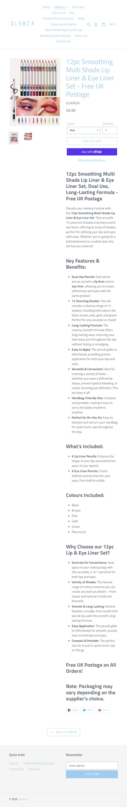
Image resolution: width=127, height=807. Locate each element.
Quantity (108, 123)
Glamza (23, 799)
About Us (34, 768)
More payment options (92, 160)
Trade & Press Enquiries (39, 763)
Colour (71, 123)
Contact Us (16, 768)
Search (13, 763)
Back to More (66, 732)
